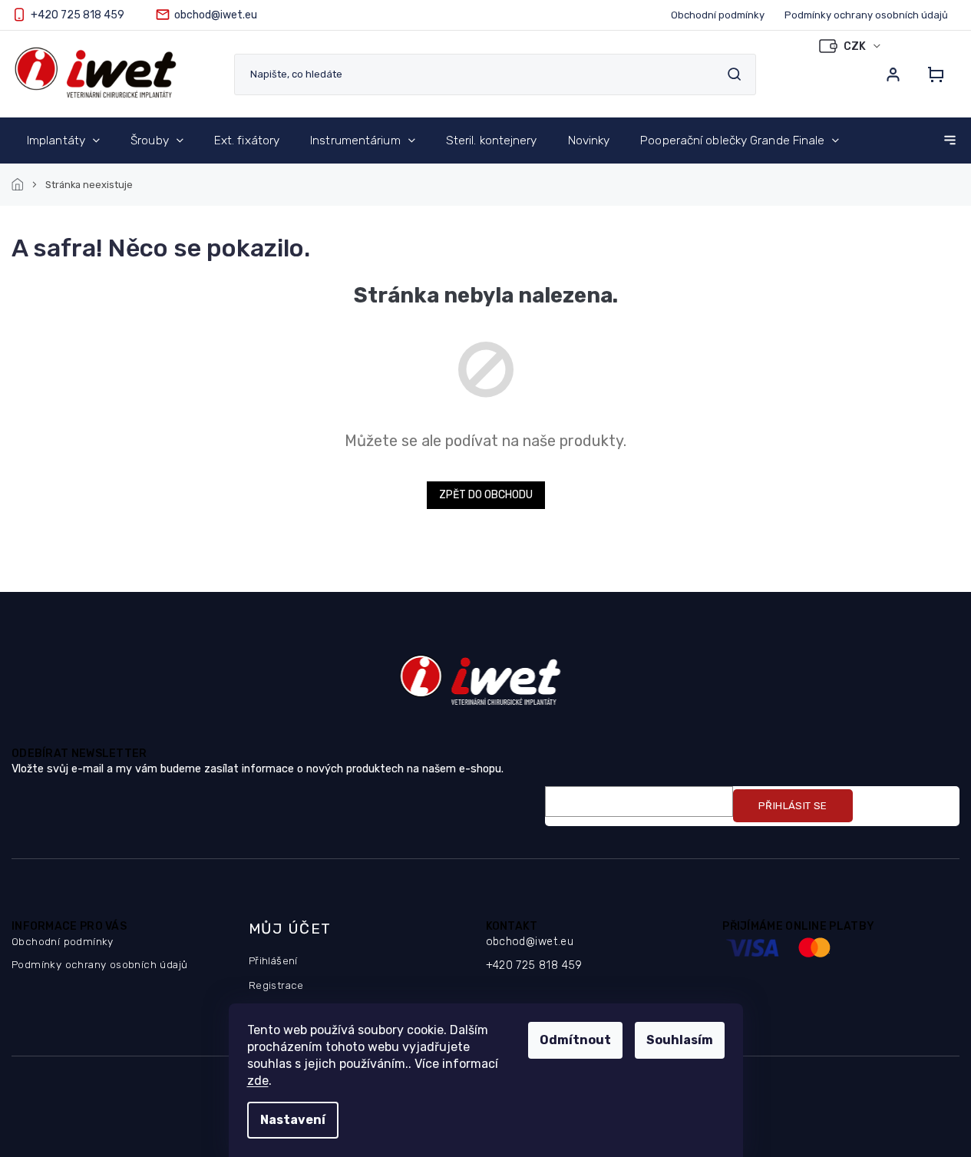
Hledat (734, 74)
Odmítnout (575, 1040)
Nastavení (292, 1119)
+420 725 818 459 (534, 965)
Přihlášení (273, 960)
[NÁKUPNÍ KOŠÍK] (931, 74)
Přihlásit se (792, 806)
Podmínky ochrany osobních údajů (866, 15)
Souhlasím (679, 1040)
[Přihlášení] (893, 74)
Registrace (276, 985)
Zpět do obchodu (486, 494)
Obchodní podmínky (718, 15)
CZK (856, 46)
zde (258, 1080)
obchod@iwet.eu (530, 941)
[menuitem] (63, 140)
